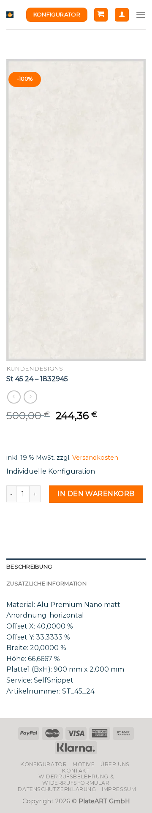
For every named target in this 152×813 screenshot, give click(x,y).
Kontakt (76, 770)
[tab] (76, 566)
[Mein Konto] (122, 15)
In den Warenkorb (96, 494)
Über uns (115, 764)
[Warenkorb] (101, 15)
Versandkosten (95, 457)
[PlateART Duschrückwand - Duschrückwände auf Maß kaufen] (10, 15)
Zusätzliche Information (46, 583)
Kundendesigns (34, 368)
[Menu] (141, 14)
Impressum (119, 789)
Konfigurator (43, 764)
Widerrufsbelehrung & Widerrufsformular (76, 779)
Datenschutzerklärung (57, 789)
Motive (84, 764)
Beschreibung (29, 567)
